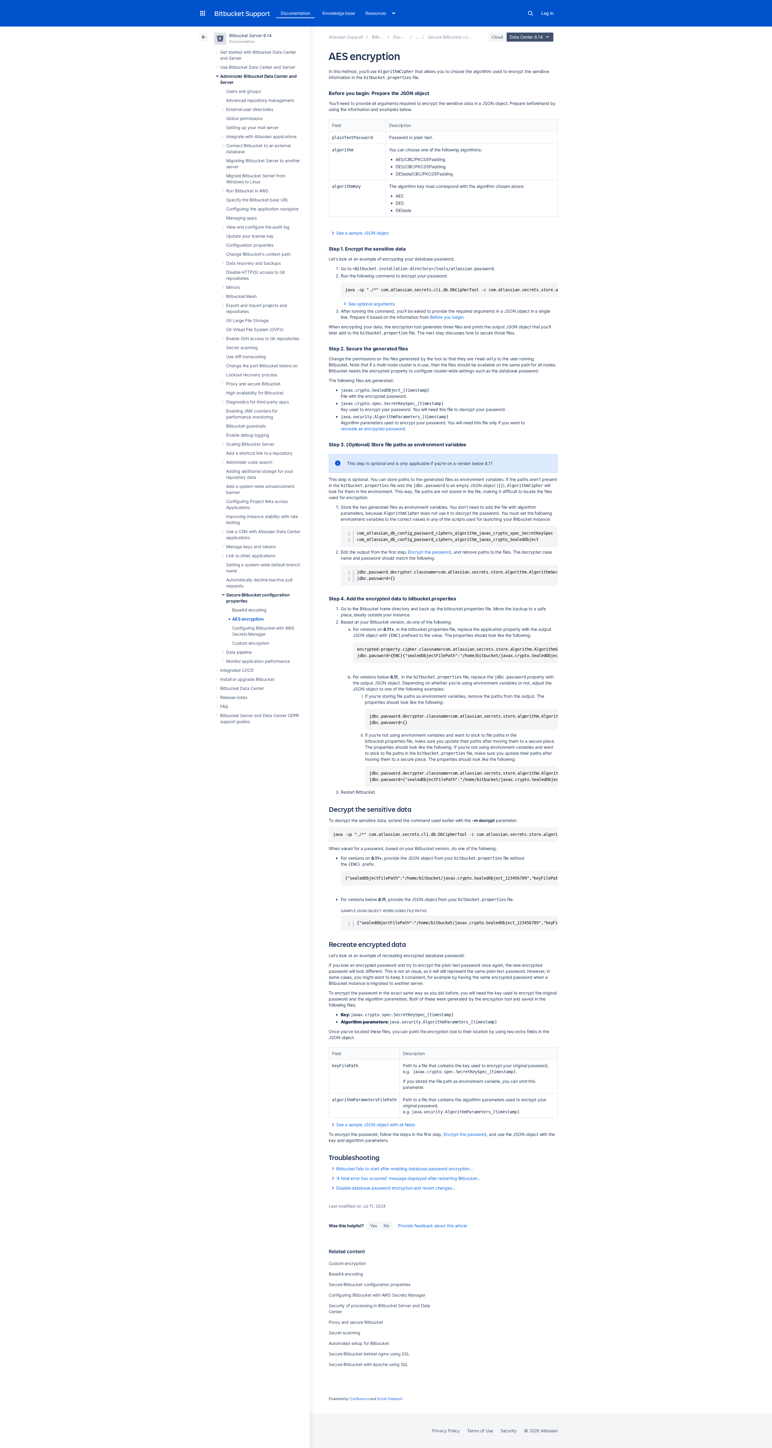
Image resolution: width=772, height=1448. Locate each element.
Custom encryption (250, 643)
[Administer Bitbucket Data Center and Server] (417, 37)
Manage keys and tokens (250, 546)
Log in (547, 13)
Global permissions (244, 118)
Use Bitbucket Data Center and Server (257, 67)
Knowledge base (338, 13)
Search (530, 13)
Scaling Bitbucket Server (250, 444)
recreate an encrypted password (373, 428)
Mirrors (233, 287)
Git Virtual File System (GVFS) (254, 329)
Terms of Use (480, 1430)
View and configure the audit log (258, 226)
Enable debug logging (247, 435)
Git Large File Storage (247, 320)
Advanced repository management (260, 100)
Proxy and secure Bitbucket (253, 383)
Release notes (233, 697)
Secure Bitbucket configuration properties (369, 1284)
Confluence (359, 1398)
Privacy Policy (446, 1430)
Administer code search (249, 462)
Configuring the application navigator (262, 208)
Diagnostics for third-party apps (257, 401)
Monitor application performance (258, 661)
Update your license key (250, 236)
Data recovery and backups (253, 263)
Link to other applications (250, 555)
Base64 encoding (249, 609)
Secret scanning (242, 347)
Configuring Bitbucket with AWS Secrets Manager (377, 1295)
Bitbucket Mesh (241, 296)
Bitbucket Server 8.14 (250, 35)
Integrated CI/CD (237, 670)
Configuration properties (250, 245)
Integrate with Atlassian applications (261, 136)
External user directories (249, 109)
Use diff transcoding (246, 356)
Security (509, 1430)
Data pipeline (239, 652)
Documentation (295, 13)
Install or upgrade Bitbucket (247, 679)
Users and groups (243, 91)
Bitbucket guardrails (246, 425)
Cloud (497, 37)
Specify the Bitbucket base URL (257, 199)
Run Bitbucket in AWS (247, 190)
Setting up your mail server (252, 127)
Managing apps (241, 217)
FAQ (224, 706)
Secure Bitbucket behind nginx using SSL (369, 1353)
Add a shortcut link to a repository (259, 453)
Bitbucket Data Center (242, 688)
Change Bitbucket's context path (258, 254)
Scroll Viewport (389, 1398)
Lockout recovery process (251, 374)
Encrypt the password (429, 552)
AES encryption (248, 618)
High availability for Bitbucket (254, 392)
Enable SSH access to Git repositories (262, 338)
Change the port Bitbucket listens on (261, 365)
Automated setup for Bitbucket (359, 1343)
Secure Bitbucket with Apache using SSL (368, 1364)
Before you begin (447, 317)
